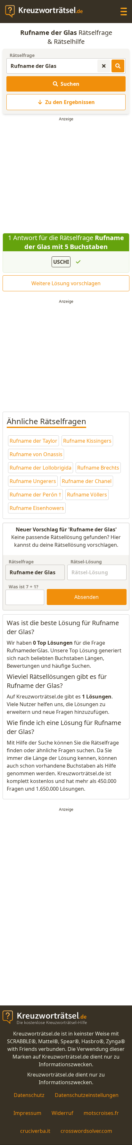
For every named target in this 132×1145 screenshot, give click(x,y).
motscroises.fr (101, 1113)
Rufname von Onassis (36, 454)
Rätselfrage (22, 55)
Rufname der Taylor (33, 440)
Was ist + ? (23, 587)
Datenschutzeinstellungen (87, 1095)
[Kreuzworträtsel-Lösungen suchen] (117, 66)
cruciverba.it (35, 1130)
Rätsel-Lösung (86, 562)
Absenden (86, 597)
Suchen (70, 83)
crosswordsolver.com (86, 1130)
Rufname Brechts (98, 467)
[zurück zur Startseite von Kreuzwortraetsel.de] (47, 11)
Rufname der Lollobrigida (40, 467)
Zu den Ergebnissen (70, 102)
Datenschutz (29, 1095)
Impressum (27, 1113)
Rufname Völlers (87, 494)
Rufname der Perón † (35, 494)
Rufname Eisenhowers (37, 508)
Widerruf (62, 1113)
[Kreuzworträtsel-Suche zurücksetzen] (103, 66)
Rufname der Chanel (86, 481)
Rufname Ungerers (33, 481)
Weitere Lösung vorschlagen (66, 283)
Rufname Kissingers (87, 440)
